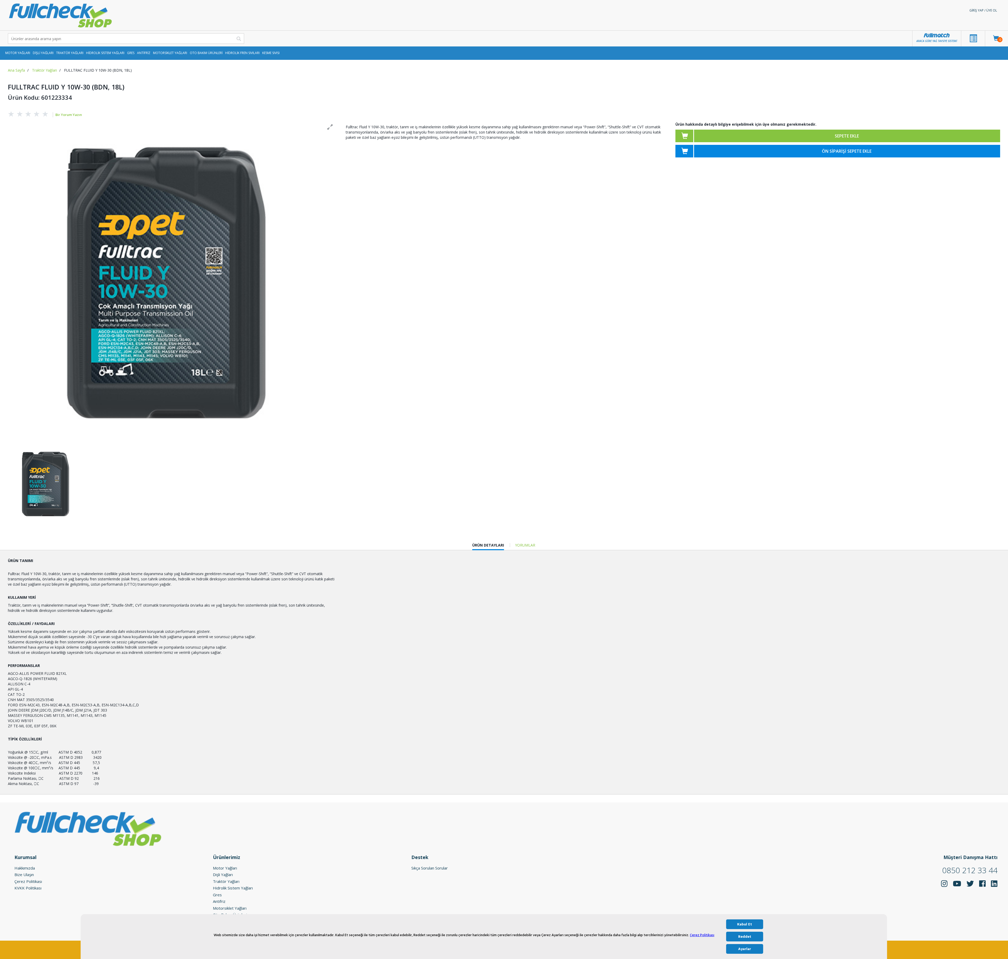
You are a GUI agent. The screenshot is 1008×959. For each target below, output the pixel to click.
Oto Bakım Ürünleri (206, 53)
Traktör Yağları (69, 53)
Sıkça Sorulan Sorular (429, 868)
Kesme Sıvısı (271, 53)
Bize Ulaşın (24, 874)
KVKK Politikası (27, 888)
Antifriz (143, 53)
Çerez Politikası (702, 935)
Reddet (744, 937)
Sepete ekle (847, 136)
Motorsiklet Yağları (170, 53)
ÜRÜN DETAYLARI (488, 546)
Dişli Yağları (43, 53)
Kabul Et (744, 924)
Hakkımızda (24, 868)
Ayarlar (744, 949)
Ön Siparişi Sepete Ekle (847, 151)
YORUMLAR (525, 545)
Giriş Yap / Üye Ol (983, 10)
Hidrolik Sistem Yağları (105, 53)
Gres (130, 53)
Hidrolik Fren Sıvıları (242, 53)
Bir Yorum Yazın (68, 114)
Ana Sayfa (16, 70)
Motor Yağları (17, 53)
